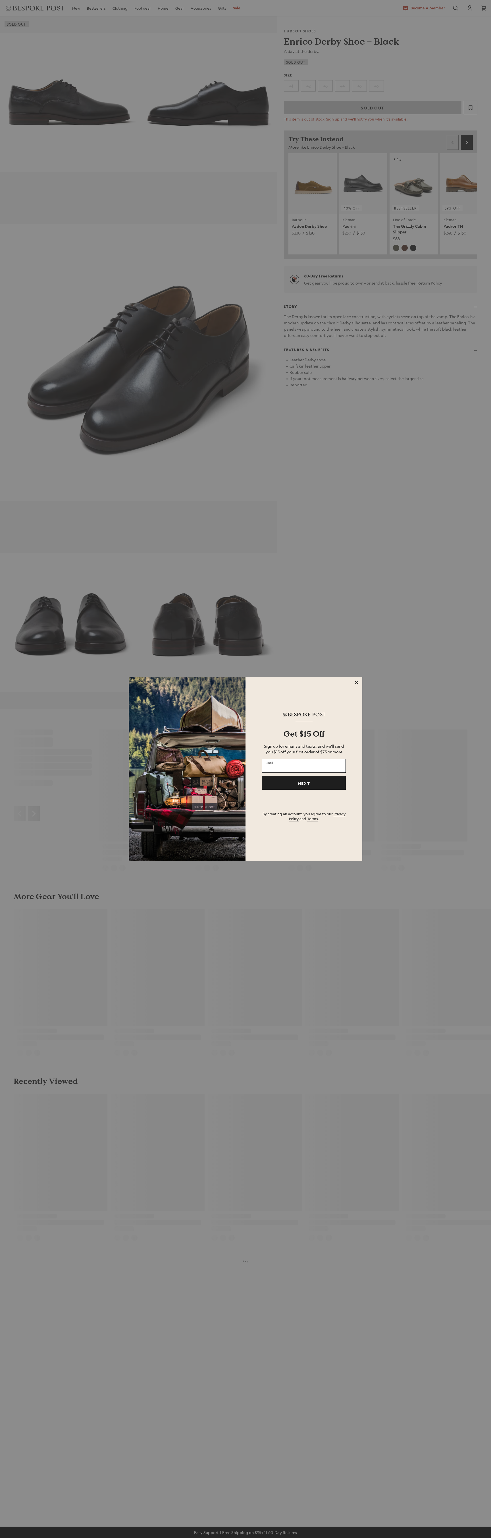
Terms (312, 818)
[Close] (356, 682)
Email (269, 762)
